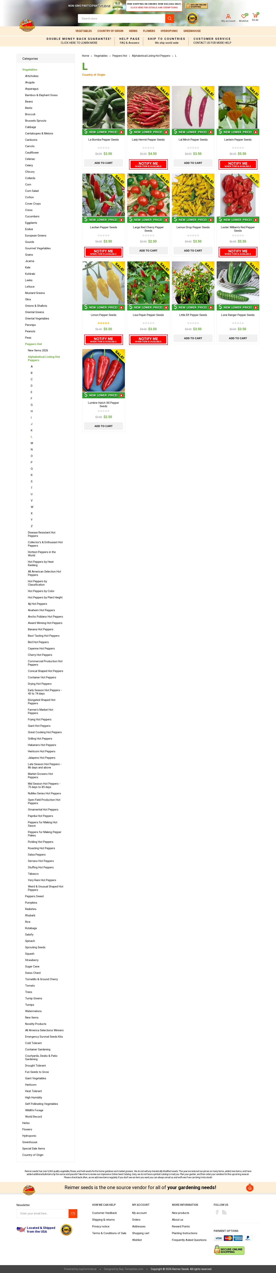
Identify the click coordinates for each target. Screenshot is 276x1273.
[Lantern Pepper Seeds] (238, 107)
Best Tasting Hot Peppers (44, 635)
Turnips (29, 1004)
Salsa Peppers (37, 854)
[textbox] (121, 18)
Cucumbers (32, 216)
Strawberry (31, 960)
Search (169, 18)
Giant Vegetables (35, 1078)
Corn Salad (32, 191)
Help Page (129, 39)
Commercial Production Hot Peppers (45, 663)
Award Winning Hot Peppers (45, 623)
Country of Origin (110, 30)
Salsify (29, 934)
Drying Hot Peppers (40, 683)
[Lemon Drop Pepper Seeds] (193, 195)
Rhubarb (30, 915)
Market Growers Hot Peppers (40, 775)
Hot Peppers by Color (41, 591)
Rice (27, 921)
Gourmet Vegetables (38, 248)
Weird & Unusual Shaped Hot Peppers (45, 888)
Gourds (29, 242)
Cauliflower (32, 152)
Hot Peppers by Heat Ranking (41, 563)
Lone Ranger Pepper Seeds (238, 315)
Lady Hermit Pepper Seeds (148, 139)
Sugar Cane (32, 966)
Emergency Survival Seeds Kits (44, 1036)
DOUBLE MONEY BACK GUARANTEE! (79, 39)
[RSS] (224, 1212)
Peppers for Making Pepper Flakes (44, 833)
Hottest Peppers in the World (42, 553)
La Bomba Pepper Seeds (103, 139)
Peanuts (30, 331)
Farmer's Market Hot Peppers (40, 711)
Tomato (30, 985)
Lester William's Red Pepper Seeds (238, 229)
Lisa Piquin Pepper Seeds (148, 315)
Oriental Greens (34, 312)
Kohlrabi (30, 274)
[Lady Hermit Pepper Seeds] (148, 107)
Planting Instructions (184, 1233)
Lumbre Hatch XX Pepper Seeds (103, 404)
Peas (28, 337)
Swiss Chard (33, 973)
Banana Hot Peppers (40, 629)
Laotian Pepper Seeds (103, 227)
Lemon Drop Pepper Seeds (193, 227)
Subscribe (73, 1213)
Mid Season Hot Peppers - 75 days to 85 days (44, 785)
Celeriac (30, 159)
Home (85, 55)
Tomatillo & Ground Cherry (41, 979)
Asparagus (31, 88)
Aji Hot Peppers (37, 604)
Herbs (133, 30)
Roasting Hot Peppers (41, 848)
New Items (31, 1017)
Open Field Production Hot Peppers (44, 801)
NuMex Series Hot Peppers (44, 793)
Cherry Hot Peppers (40, 655)
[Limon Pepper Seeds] (103, 282)
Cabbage (30, 127)
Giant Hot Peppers (39, 726)
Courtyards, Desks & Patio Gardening (41, 1057)
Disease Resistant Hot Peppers (41, 534)
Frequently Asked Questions (189, 1240)
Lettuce (30, 286)
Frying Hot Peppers (39, 719)
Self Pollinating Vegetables (41, 1104)
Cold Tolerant (33, 1043)
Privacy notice (100, 1226)
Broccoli (30, 114)
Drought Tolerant (35, 1065)
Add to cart (103, 162)
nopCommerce (88, 1269)
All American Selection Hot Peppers (44, 573)
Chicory (30, 171)
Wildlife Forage (34, 1110)
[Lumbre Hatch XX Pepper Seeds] (103, 370)
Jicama (29, 261)
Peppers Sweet (34, 896)
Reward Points (181, 1226)
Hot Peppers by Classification (37, 583)
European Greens (35, 235)
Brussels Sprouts (35, 120)
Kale (27, 267)
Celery (29, 165)
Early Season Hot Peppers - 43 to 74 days (45, 691)
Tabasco (33, 873)
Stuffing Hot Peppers (41, 867)
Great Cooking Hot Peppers (45, 732)
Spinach (30, 941)
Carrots (30, 146)
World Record (33, 1116)
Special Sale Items (33, 1148)
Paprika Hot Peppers (40, 816)
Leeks (28, 280)
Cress (28, 210)
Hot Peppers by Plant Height (45, 597)
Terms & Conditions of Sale (109, 1233)
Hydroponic (169, 30)
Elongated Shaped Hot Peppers (41, 701)
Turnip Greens (33, 998)
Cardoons (31, 140)
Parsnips (30, 325)
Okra (28, 299)
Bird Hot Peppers (38, 642)
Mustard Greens (35, 293)
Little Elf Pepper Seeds (193, 315)
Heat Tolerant (33, 1091)
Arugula (30, 82)
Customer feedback (104, 1213)
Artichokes (31, 76)
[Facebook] (217, 1212)
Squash (29, 953)
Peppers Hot (33, 344)
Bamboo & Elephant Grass (41, 95)
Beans (29, 101)
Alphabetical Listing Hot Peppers (44, 358)
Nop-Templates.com (131, 1269)
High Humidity (33, 1097)
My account (228, 21)
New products (180, 1213)
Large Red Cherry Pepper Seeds (148, 229)
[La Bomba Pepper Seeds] (103, 107)
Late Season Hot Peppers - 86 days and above (45, 765)
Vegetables (83, 30)
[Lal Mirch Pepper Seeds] (193, 107)
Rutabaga (31, 928)
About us (177, 1219)
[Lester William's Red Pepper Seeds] (238, 195)
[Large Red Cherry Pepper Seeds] (148, 195)
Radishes (30, 909)
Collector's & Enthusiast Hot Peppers (45, 544)
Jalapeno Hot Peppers (41, 757)
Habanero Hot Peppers (42, 745)
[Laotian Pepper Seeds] (103, 195)
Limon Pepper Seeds (103, 315)
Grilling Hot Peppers (40, 738)
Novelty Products (35, 1024)
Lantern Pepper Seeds (238, 139)
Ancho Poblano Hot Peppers (45, 616)
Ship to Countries (167, 39)
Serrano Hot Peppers (41, 861)
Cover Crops (33, 203)
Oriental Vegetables (37, 318)
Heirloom (30, 1084)
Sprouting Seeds (35, 947)
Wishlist (137, 1240)
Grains (29, 254)
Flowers (149, 30)
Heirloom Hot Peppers (41, 751)
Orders (136, 1219)
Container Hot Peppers (42, 677)
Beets (28, 108)
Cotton (29, 197)
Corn (28, 184)
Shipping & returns (103, 1219)
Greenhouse (192, 30)
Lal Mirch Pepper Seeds (193, 139)
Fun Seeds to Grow (37, 1072)
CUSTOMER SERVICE (212, 39)
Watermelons (33, 1011)
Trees (28, 992)
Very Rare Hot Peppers (42, 880)
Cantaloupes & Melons (39, 133)
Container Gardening (37, 1049)
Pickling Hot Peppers (40, 842)
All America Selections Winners (44, 1030)
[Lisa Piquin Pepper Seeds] (148, 282)
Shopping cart (140, 1233)
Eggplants (31, 222)
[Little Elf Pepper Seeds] (193, 282)
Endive (29, 229)
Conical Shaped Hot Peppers (45, 671)
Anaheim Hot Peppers (41, 610)
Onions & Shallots (36, 305)
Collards (30, 178)
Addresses (139, 1226)
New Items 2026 (38, 350)
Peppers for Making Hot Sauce (42, 824)
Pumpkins (31, 902)
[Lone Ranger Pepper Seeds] (238, 282)
